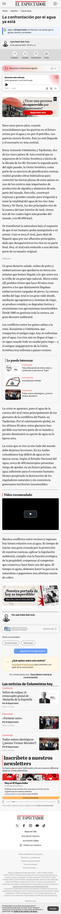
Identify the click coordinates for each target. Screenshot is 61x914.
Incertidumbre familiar (31, 380)
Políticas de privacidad (30, 861)
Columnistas (27, 365)
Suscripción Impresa (30, 836)
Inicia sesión (10, 794)
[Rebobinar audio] (47, 88)
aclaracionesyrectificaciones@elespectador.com (30, 886)
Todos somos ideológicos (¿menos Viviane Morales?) (37, 394)
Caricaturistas (27, 378)
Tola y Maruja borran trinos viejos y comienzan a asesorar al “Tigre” (37, 369)
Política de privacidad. (44, 805)
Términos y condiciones (30, 858)
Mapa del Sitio (31, 831)
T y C (27, 805)
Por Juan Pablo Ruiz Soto (23, 615)
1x (56, 88)
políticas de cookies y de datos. (26, 911)
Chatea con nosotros (32, 845)
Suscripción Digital (31, 840)
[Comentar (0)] (36, 53)
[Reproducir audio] (6, 84)
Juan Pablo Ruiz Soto (20, 42)
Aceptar (53, 908)
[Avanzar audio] (51, 88)
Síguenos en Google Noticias (32, 651)
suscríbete (22, 794)
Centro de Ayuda (30, 864)
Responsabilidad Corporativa (30, 854)
